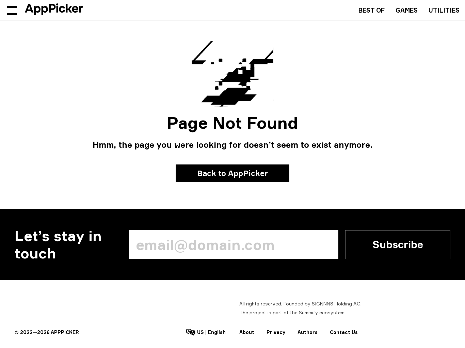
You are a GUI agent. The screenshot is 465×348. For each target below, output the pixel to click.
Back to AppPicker (232, 173)
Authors (308, 332)
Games (407, 10)
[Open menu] (11, 10)
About (246, 332)
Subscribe (397, 244)
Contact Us (344, 332)
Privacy (276, 332)
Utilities (444, 10)
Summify (308, 312)
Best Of (371, 10)
